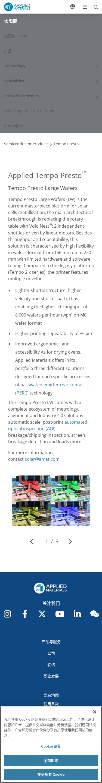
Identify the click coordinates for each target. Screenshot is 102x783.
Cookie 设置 (51, 746)
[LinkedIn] (77, 614)
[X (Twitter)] (42, 614)
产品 (8, 50)
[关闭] (95, 712)
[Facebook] (25, 614)
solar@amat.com (42, 459)
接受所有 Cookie (51, 774)
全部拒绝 (51, 760)
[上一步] (32, 541)
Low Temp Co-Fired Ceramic (29, 110)
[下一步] (70, 541)
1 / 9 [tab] (51, 541)
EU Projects (14, 125)
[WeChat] (94, 614)
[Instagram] (7, 614)
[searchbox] (96, 7)
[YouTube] (60, 614)
